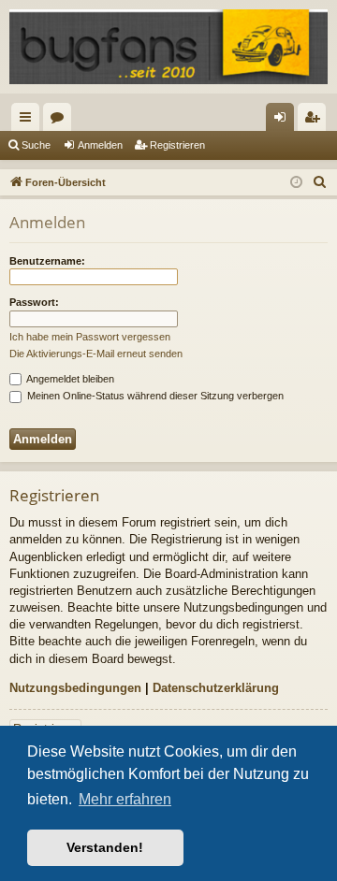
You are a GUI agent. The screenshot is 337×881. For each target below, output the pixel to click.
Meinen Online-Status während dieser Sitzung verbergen (154, 395)
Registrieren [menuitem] (315, 120)
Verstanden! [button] (104, 847)
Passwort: (34, 302)
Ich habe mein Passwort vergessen (89, 336)
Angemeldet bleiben (69, 378)
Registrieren (177, 145)
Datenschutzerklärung (216, 688)
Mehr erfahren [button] (125, 799)
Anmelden (100, 145)
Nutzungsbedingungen (75, 688)
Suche (36, 145)
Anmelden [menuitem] (283, 120)
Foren (61, 120)
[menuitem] (320, 182)
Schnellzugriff (29, 120)
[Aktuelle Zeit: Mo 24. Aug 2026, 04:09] (296, 183)
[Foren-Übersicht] (168, 47)
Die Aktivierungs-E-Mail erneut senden (96, 353)
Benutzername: (47, 261)
